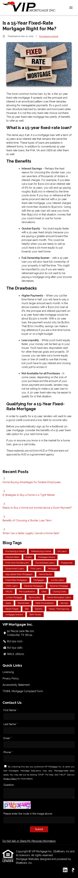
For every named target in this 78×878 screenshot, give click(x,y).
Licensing (8, 672)
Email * (7, 738)
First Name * (10, 710)
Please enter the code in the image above (27, 813)
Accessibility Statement (16, 684)
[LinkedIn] (65, 870)
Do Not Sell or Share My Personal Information (29, 841)
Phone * (8, 752)
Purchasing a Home (48, 36)
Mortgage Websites (28, 859)
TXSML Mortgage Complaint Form (23, 691)
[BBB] (72, 870)
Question (8, 784)
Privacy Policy (11, 678)
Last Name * (10, 724)
